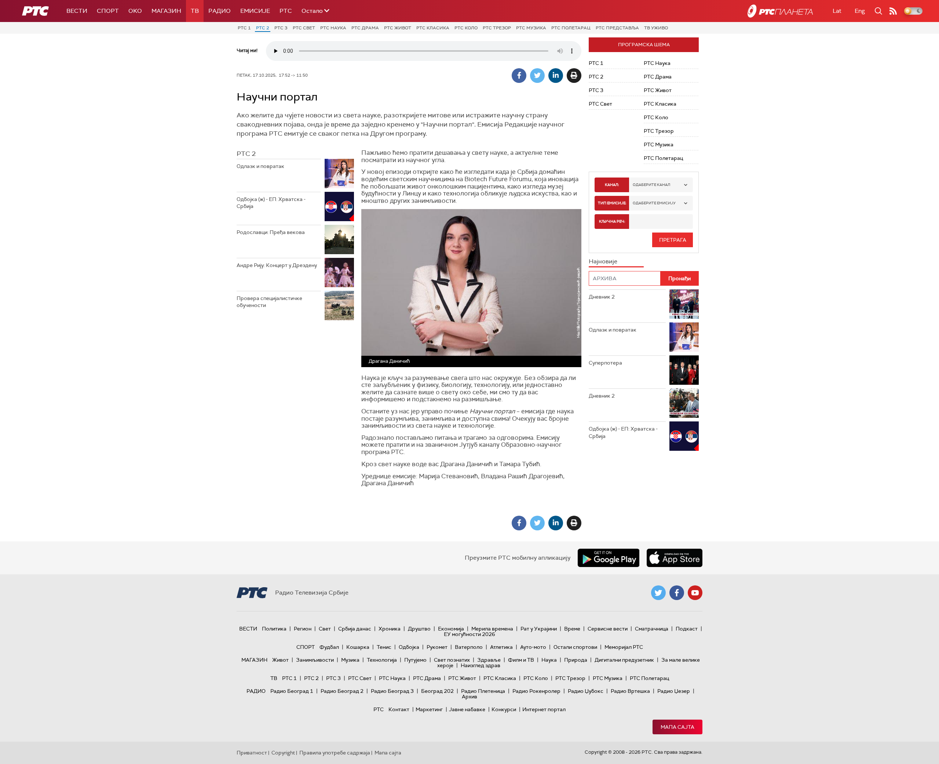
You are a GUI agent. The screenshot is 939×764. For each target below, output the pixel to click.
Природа (575, 660)
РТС (285, 11)
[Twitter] (537, 75)
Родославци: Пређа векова (271, 232)
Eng (860, 11)
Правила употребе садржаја (334, 752)
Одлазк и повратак (260, 166)
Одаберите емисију (654, 203)
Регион (302, 628)
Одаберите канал (651, 184)
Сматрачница (651, 628)
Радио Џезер (673, 691)
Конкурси (504, 709)
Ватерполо (469, 647)
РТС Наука (333, 28)
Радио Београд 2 (342, 691)
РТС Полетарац (571, 28)
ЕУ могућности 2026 (469, 634)
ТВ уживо (656, 28)
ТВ (195, 11)
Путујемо (415, 660)
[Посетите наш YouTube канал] (695, 592)
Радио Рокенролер (536, 691)
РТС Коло (466, 28)
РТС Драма (365, 28)
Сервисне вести (608, 628)
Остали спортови (575, 647)
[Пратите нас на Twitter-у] (658, 592)
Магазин (166, 11)
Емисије (255, 11)
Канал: (612, 184)
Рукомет (437, 647)
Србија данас (354, 628)
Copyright (283, 752)
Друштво (419, 628)
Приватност (252, 752)
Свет (325, 628)
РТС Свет (304, 28)
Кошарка (357, 647)
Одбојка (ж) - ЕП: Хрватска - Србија (271, 203)
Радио (219, 11)
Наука (549, 660)
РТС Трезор (497, 28)
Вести (76, 11)
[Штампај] (574, 75)
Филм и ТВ (521, 660)
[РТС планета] (780, 11)
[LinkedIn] (555, 75)
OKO (135, 11)
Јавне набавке (467, 709)
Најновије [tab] (603, 261)
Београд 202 (437, 691)
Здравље (489, 660)
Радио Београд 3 (392, 691)
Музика (350, 660)
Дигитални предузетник (624, 660)
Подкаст (687, 628)
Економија (451, 628)
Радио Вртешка (630, 691)
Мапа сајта (677, 727)
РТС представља (617, 28)
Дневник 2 (602, 296)
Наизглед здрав (480, 665)
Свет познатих (452, 660)
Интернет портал (544, 709)
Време (572, 628)
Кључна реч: (612, 221)
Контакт (398, 709)
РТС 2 (262, 28)
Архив (469, 696)
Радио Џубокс (585, 691)
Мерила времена (492, 628)
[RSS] (893, 11)
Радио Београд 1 (291, 691)
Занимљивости (315, 660)
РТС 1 (244, 28)
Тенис (384, 647)
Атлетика (501, 647)
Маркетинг (429, 709)
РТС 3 (281, 28)
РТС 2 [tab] (246, 153)
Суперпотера (605, 362)
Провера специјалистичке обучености (269, 302)
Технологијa (382, 660)
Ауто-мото (533, 647)
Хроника (390, 628)
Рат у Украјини (538, 628)
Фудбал (329, 647)
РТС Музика (531, 28)
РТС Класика (432, 28)
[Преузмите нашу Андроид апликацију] (608, 558)
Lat (837, 11)
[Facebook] (519, 75)
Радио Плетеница (483, 691)
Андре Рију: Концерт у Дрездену (277, 265)
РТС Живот (397, 28)
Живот (280, 660)
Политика (274, 628)
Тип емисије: (612, 203)
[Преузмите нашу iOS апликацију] (674, 558)
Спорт (108, 11)
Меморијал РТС (623, 647)
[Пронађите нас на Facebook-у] (676, 592)
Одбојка (409, 647)
